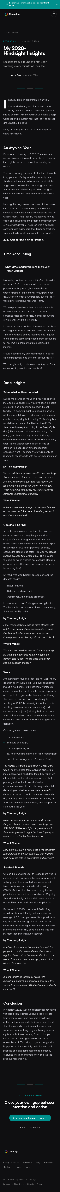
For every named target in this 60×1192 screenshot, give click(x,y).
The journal (13, 33)
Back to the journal (30, 1127)
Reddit (39, 1184)
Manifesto (27, 1162)
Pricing (6, 1162)
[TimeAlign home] (12, 14)
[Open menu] (54, 14)
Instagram (7, 1184)
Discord (17, 1184)
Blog (38, 1162)
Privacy (18, 1167)
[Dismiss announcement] (57, 4)
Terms (28, 1167)
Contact (7, 1167)
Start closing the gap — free (28, 1118)
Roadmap (48, 1162)
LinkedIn (30, 1184)
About (16, 1162)
